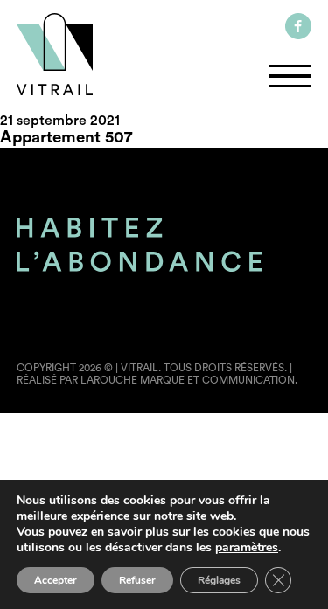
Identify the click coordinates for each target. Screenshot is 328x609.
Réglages (219, 580)
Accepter (55, 580)
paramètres (246, 548)
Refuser (137, 580)
